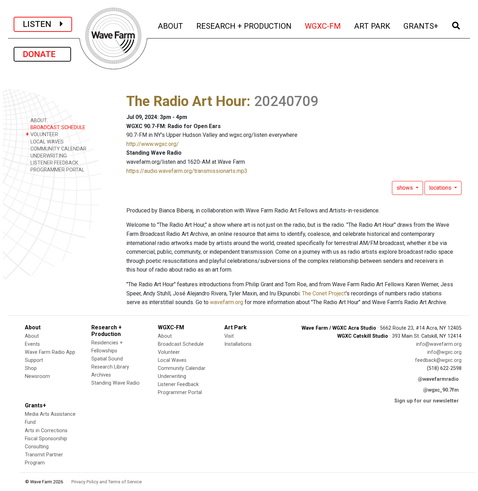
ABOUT (171, 25)
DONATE (42, 54)
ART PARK (372, 25)
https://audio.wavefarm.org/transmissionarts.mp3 (186, 171)
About (32, 336)
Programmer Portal (180, 392)
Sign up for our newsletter (426, 401)
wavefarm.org (226, 302)
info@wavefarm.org (439, 344)
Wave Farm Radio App (50, 352)
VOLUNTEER (42, 134)
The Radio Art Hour (186, 101)
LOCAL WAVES (46, 142)
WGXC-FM (323, 25)
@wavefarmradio (438, 379)
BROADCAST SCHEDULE (57, 128)
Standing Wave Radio (115, 383)
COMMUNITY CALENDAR (57, 149)
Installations (238, 344)
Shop (31, 368)
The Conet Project (324, 293)
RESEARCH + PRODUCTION (244, 25)
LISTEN (41, 24)
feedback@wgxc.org (438, 360)
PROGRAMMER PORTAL (56, 170)
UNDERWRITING (48, 156)
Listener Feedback (178, 384)
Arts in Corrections (46, 431)
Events (32, 344)
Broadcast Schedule (181, 344)
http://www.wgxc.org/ (152, 144)
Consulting (37, 447)
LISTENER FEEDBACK (53, 163)
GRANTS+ (421, 25)
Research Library (110, 367)
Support (34, 360)
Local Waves (172, 360)
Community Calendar (181, 368)
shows (405, 187)
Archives (101, 375)
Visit (229, 336)
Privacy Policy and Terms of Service (106, 481)
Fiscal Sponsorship (46, 439)
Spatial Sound (107, 359)
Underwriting (172, 376)
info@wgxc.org (444, 352)
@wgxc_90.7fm (441, 390)
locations (441, 187)
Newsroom (37, 376)
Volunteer (169, 352)
